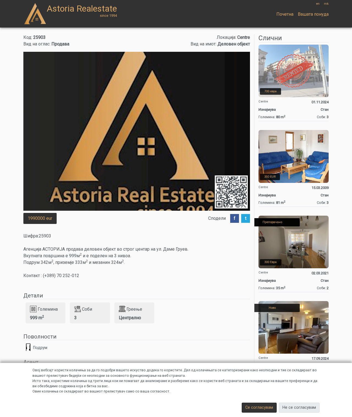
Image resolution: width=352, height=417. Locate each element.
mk (326, 4)
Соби (87, 309)
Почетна (284, 14)
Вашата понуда (313, 14)
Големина (48, 309)
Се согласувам (259, 407)
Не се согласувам (299, 407)
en (318, 4)
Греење (134, 309)
